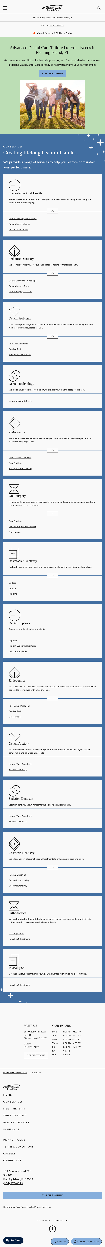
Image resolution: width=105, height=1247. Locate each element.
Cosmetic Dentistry (18, 885)
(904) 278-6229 (56, 25)
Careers (9, 1153)
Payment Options (16, 1122)
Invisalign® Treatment (19, 938)
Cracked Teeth (15, 349)
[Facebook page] (52, 1228)
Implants (13, 593)
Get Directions (36, 1055)
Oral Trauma (15, 532)
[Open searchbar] (99, 8)
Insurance (11, 1129)
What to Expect (15, 1115)
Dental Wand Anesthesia (20, 764)
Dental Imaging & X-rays (20, 291)
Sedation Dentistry (18, 769)
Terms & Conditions (18, 1146)
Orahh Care (12, 1160)
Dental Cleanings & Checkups (23, 218)
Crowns (12, 588)
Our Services (13, 1101)
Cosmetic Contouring (19, 880)
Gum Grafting (15, 463)
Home (7, 1094)
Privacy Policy (14, 1139)
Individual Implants (18, 651)
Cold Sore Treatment (18, 229)
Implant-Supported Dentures (22, 526)
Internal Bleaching (17, 874)
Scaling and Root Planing (20, 468)
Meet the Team (14, 1108)
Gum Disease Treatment (20, 457)
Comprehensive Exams (19, 224)
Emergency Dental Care (20, 354)
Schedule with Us (52, 73)
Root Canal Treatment (19, 705)
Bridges (12, 582)
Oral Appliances (16, 933)
